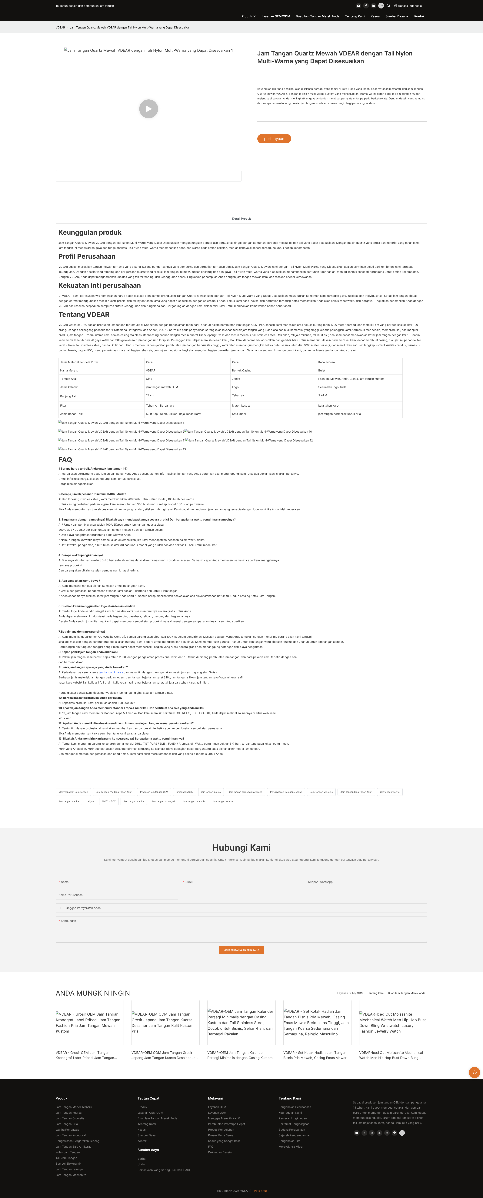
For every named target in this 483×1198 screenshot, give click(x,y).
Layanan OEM (217, 1107)
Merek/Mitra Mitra (290, 1146)
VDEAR (60, 27)
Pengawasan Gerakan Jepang (286, 791)
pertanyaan (274, 138)
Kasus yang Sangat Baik (224, 1141)
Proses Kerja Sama (220, 1135)
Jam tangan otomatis (194, 801)
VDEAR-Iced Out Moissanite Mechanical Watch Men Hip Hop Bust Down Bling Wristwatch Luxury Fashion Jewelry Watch (393, 1055)
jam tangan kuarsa (111, 672)
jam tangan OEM (184, 791)
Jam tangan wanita (69, 801)
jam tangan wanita (390, 791)
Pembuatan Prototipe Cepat (226, 1124)
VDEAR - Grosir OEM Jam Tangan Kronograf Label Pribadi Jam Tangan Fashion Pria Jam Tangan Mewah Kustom (89, 1055)
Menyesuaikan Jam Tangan (73, 791)
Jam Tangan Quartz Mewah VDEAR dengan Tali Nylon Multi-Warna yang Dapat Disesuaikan (130, 27)
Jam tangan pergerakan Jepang (245, 791)
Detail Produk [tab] (241, 218)
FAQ (210, 1146)
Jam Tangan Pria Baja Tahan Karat (114, 791)
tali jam (90, 801)
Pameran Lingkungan (293, 1118)
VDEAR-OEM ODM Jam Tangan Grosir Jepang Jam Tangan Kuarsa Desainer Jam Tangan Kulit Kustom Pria (165, 1055)
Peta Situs (261, 1191)
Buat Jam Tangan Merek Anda (406, 993)
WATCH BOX (109, 801)
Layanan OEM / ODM (350, 993)
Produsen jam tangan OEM (154, 791)
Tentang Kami (375, 993)
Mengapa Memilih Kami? (224, 1118)
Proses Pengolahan (221, 1129)
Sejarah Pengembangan (295, 1135)
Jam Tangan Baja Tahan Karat (356, 791)
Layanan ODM (217, 1112)
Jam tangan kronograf (163, 801)
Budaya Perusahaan (292, 1129)
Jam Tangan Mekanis (321, 791)
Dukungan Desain (220, 1152)
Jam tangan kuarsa (223, 801)
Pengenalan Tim (289, 1141)
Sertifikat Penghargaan (294, 1124)
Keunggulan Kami (290, 1112)
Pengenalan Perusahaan (295, 1107)
